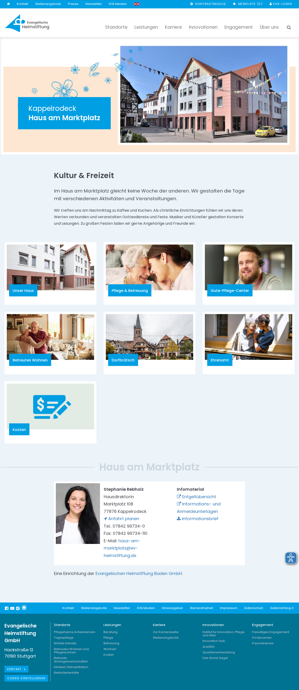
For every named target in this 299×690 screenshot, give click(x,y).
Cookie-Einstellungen (26, 678)
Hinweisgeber (172, 608)
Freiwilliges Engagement (270, 632)
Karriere (159, 625)
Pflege (108, 637)
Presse (73, 4)
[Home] (8, 4)
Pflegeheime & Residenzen (74, 632)
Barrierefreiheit (201, 608)
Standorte (62, 625)
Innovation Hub (214, 641)
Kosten (108, 654)
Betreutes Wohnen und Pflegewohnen (71, 651)
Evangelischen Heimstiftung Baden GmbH (139, 573)
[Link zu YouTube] (13, 608)
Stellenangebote (48, 4)
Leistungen (112, 625)
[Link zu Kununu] (24, 607)
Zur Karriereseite (165, 632)
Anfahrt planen (123, 519)
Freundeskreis (263, 643)
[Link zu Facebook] (7, 608)
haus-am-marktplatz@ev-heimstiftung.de (122, 548)
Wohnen (109, 649)
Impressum (228, 608)
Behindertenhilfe (66, 672)
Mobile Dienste (65, 643)
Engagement (262, 625)
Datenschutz (253, 608)
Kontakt (22, 4)
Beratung (110, 632)
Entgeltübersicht (199, 497)
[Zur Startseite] (27, 23)
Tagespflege (64, 637)
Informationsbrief (200, 519)
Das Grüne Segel (215, 658)
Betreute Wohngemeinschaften (71, 659)
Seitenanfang (281, 608)
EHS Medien (118, 4)
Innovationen (213, 625)
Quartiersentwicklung (219, 652)
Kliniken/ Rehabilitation (71, 667)
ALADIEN (208, 646)
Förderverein (262, 637)
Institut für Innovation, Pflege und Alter (224, 633)
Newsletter (93, 4)
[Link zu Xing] (18, 608)
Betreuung (111, 643)
